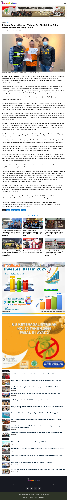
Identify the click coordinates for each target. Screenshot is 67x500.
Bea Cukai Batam (15, 210)
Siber (36, 497)
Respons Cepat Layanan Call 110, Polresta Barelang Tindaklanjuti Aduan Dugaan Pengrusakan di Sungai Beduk (11, 253)
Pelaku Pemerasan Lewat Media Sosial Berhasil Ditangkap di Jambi (33, 251)
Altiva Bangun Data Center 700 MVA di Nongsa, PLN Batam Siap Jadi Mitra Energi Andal (36, 432)
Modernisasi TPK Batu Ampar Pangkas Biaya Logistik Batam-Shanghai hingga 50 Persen (37, 413)
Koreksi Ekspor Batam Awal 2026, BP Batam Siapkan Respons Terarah (31, 400)
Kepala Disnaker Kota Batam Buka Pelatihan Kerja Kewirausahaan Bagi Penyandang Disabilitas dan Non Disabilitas (35, 426)
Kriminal (23, 210)
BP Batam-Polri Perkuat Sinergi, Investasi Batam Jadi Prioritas (29, 442)
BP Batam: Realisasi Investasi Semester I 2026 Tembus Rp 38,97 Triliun (31, 462)
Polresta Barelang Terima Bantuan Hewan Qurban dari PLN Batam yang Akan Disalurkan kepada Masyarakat (11, 233)
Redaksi (31, 497)
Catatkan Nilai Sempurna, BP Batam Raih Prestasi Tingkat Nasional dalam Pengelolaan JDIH (38, 469)
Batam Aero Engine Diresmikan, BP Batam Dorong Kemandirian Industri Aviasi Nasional (36, 455)
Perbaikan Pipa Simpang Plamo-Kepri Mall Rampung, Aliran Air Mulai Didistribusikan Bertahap (35, 387)
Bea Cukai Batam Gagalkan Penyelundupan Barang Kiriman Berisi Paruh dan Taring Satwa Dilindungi (54, 233)
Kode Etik (41, 497)
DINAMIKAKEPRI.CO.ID (33, 494)
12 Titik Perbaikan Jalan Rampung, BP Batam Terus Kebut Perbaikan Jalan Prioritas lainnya (37, 449)
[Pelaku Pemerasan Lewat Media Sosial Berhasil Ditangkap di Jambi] (33, 243)
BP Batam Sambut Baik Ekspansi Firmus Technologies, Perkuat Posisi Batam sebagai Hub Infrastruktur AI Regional (37, 407)
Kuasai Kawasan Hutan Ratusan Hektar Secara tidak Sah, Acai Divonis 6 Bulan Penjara (36, 374)
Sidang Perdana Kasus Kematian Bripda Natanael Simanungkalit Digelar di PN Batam (36, 419)
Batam (8, 22)
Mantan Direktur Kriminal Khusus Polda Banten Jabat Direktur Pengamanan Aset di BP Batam (36, 381)
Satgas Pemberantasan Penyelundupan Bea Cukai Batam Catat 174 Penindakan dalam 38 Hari (32, 233)
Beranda (4, 22)
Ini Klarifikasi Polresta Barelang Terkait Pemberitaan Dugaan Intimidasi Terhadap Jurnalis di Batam (54, 253)
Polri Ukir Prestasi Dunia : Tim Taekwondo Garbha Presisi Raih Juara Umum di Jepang (36, 393)
